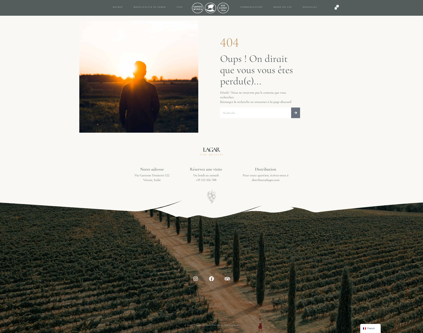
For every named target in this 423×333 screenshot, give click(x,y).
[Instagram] (195, 278)
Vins (180, 7)
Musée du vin (282, 7)
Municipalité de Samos (150, 7)
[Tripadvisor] (227, 278)
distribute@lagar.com (265, 180)
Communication (251, 7)
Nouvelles (310, 7)
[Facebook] (211, 278)
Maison (118, 7)
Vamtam (234, 325)
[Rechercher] (295, 113)
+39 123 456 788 (206, 180)
